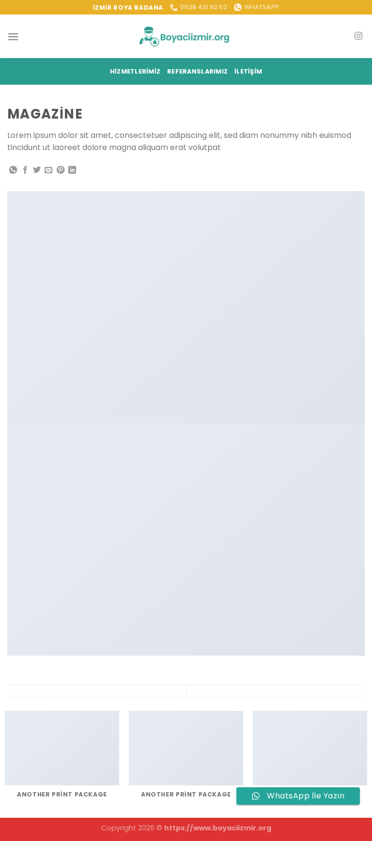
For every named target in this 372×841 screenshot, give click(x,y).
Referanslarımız (197, 71)
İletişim (248, 71)
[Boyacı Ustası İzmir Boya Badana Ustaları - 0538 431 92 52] (186, 36)
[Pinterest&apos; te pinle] (60, 170)
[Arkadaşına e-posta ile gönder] (48, 170)
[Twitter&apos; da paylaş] (37, 170)
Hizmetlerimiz (135, 71)
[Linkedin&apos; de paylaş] (72, 170)
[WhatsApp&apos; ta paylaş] (13, 170)
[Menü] (13, 36)
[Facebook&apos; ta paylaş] (25, 170)
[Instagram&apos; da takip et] (358, 36)
